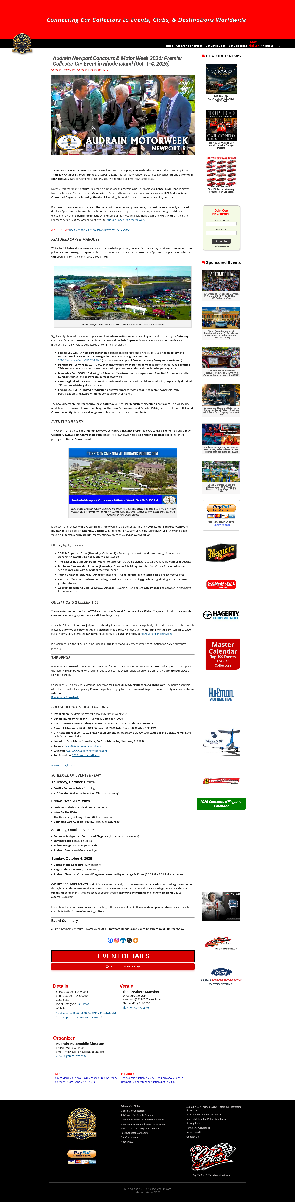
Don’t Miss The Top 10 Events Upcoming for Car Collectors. (100, 230)
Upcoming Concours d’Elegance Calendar (143, 1124)
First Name (221, 230)
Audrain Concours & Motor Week (126, 220)
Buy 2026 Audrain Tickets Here (82, 746)
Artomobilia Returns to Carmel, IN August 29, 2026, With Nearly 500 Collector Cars (221, 296)
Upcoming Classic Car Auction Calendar (142, 1119)
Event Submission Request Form (203, 1114)
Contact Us (192, 1137)
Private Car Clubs (130, 1106)
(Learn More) (221, 524)
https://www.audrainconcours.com (86, 750)
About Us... (127, 1142)
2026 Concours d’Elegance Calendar (221, 803)
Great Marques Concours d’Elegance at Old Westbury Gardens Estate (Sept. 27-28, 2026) (221, 488)
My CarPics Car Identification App (213, 1175)
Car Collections (238, 46)
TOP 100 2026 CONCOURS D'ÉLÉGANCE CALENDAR (221, 98)
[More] (135, 940)
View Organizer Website (71, 1056)
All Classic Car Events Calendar (137, 1115)
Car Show (83, 1004)
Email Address (221, 220)
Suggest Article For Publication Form (206, 1119)
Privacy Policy (194, 1123)
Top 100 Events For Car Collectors (223, 655)
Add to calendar (123, 966)
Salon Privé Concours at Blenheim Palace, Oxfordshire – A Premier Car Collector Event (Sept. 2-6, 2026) (221, 334)
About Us (268, 46)
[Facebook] (110, 940)
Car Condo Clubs (215, 46)
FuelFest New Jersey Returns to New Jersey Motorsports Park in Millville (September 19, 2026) (221, 449)
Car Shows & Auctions (189, 46)
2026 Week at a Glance (85, 755)
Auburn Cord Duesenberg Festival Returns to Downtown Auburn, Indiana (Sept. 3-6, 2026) (221, 372)
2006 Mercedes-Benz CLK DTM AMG (79, 360)
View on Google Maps (63, 765)
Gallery (254, 45)
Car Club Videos (129, 1137)
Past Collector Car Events (134, 1133)
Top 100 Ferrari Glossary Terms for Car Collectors (221, 190)
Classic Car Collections (133, 1111)
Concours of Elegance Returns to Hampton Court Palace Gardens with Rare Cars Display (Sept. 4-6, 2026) (221, 411)
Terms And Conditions (198, 1128)
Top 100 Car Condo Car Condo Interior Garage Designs (221, 145)
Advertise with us (195, 1132)
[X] (129, 940)
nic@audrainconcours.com (156, 633)
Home (169, 46)
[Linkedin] (123, 940)
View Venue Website (135, 1007)
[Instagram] (116, 940)
